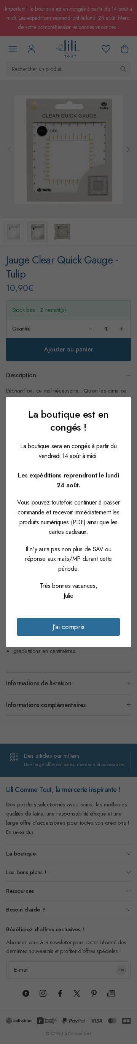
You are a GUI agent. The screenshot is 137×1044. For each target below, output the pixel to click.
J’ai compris (68, 626)
